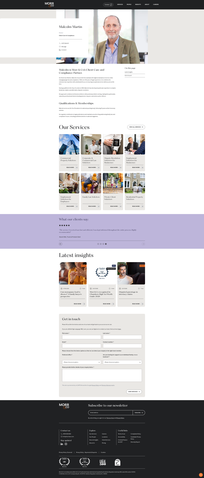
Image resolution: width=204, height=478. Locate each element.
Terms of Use (110, 418)
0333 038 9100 (67, 434)
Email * (64, 342)
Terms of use (121, 434)
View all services (135, 127)
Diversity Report (135, 442)
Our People (92, 437)
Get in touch (128, 75)
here (119, 329)
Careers (104, 434)
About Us (92, 443)
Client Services (106, 440)
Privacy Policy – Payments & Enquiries (86, 452)
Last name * (106, 333)
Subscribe (138, 412)
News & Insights (93, 440)
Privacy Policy (95, 385)
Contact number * (108, 342)
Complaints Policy (136, 434)
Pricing (104, 443)
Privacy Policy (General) (65, 452)
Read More (78, 304)
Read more (70, 167)
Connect (64, 50)
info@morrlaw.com (68, 436)
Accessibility (121, 437)
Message (64, 46)
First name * (65, 333)
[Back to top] (201, 475)
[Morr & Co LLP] (49, 4)
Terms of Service (106, 385)
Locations (104, 437)
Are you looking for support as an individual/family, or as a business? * (120, 356)
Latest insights (129, 72)
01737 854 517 (65, 43)
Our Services (93, 434)
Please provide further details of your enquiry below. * (78, 367)
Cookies (103, 452)
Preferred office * (67, 355)
